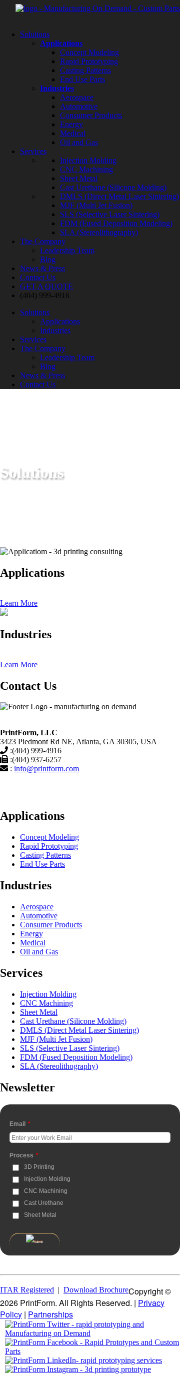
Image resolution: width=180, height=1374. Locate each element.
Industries (55, 330)
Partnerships (50, 1314)
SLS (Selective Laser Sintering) (110, 214)
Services (33, 151)
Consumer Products (91, 115)
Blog (48, 259)
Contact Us (38, 277)
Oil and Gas (79, 142)
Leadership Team (67, 250)
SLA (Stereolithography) (99, 232)
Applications (60, 321)
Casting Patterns (85, 70)
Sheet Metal (79, 178)
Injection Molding (88, 160)
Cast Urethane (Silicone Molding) (113, 187)
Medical (73, 133)
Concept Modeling (89, 52)
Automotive (79, 106)
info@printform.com (46, 768)
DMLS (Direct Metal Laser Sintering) (119, 196)
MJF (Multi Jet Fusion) (96, 205)
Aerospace (77, 97)
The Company (43, 241)
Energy (71, 124)
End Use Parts (82, 79)
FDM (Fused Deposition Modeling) (116, 223)
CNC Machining (86, 169)
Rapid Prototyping (89, 61)
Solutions (35, 34)
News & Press (42, 268)
